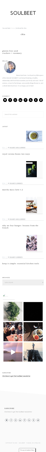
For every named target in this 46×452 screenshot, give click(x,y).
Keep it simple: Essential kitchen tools (20, 264)
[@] (9, 297)
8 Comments (19, 183)
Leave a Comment (20, 147)
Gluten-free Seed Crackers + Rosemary (12, 52)
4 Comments (19, 257)
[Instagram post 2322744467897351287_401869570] (33, 311)
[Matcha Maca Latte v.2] (34, 169)
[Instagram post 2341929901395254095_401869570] (13, 311)
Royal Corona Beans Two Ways (16, 154)
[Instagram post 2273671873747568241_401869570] (33, 352)
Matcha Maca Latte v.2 (12, 190)
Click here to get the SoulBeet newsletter (16, 376)
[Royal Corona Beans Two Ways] (34, 136)
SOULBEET (23, 13)
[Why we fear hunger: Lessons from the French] (34, 205)
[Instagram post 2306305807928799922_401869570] (13, 331)
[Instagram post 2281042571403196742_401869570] (13, 352)
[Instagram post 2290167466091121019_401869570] (33, 331)
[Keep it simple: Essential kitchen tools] (34, 243)
